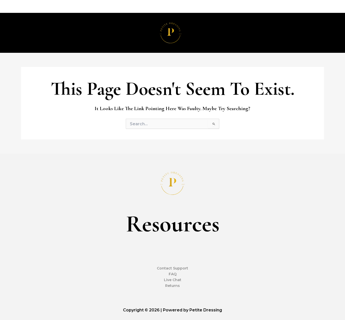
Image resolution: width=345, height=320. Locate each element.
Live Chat (172, 280)
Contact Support (172, 268)
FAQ (173, 274)
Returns (172, 285)
